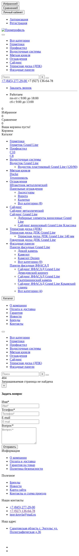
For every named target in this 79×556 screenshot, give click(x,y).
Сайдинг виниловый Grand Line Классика (47, 225)
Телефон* (8, 409)
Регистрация (18, 23)
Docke (14, 174)
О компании (18, 305)
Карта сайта (18, 489)
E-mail (6, 417)
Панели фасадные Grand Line (30, 247)
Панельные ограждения (26, 188)
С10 (12, 152)
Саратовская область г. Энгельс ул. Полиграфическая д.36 (34, 530)
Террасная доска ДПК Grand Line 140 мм (46, 236)
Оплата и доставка (22, 309)
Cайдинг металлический (27, 210)
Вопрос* (8, 425)
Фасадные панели (22, 69)
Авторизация (19, 19)
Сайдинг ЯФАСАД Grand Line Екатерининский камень (39, 278)
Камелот (24, 254)
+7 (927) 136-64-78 (22, 511)
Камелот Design (29, 258)
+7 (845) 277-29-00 (15, 81)
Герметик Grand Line (24, 145)
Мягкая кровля (20, 55)
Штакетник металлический (28, 185)
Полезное (8, 475)
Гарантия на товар (22, 465)
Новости (16, 316)
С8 (12, 156)
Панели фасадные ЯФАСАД (29, 265)
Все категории (20, 40)
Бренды (15, 320)
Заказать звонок (21, 88)
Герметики (17, 44)
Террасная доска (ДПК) (26, 66)
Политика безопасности (26, 468)
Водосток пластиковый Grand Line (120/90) (47, 166)
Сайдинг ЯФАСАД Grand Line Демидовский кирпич (39, 270)
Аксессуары (26, 192)
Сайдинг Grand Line (23, 214)
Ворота (23, 196)
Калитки (24, 199)
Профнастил (18, 48)
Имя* (5, 402)
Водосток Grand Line (24, 163)
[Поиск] (47, 78)
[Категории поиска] (3, 34)
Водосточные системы (25, 51)
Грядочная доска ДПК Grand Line (33, 240)
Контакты (16, 323)
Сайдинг (16, 62)
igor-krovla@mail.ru (23, 514)
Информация (11, 450)
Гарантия (16, 312)
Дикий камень (28, 251)
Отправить (9, 446)
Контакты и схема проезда (28, 493)
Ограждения (18, 58)
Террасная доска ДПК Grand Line (33, 232)
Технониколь (19, 177)
